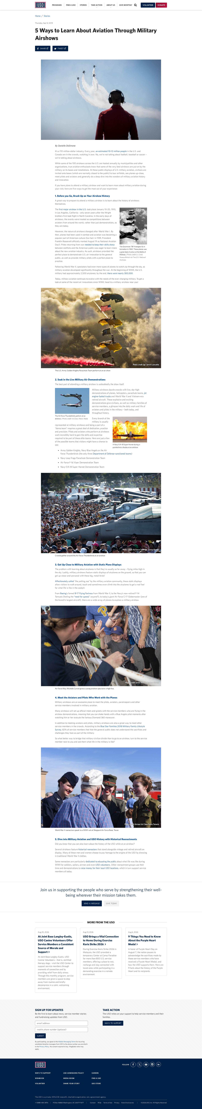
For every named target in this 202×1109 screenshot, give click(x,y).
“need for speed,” (82, 596)
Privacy (116, 1103)
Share (45, 49)
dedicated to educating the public (101, 861)
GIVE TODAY (111, 903)
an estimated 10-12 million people (111, 151)
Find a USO (71, 5)
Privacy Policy (44, 1046)
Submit (40, 1036)
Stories (83, 5)
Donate (161, 5)
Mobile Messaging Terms (67, 1042)
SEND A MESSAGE (92, 903)
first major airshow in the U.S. (72, 209)
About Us (110, 5)
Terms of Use (107, 1103)
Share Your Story (71, 1083)
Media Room (68, 1078)
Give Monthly (125, 5)
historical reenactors (87, 849)
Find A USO (96, 1078)
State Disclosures (127, 1103)
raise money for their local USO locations (99, 868)
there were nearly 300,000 (120, 273)
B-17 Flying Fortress (84, 593)
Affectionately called (64, 581)
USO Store (96, 1083)
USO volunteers (103, 864)
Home (38, 15)
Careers (95, 1073)
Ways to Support (113, 1023)
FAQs (99, 1103)
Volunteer (148, 5)
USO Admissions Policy (73, 1073)
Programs (57, 5)
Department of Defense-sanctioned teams (112, 453)
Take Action (96, 5)
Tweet (63, 49)
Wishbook (39, 1078)
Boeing (63, 593)
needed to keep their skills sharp (100, 244)
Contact (93, 1103)
